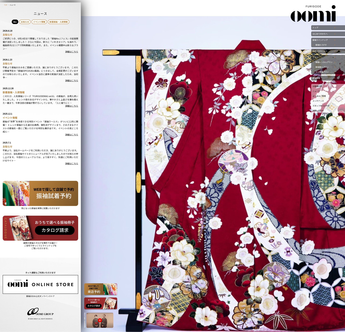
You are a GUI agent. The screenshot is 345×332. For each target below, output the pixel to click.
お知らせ (25, 21)
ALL (15, 21)
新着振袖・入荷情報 (58, 21)
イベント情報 (39, 21)
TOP (5, 5)
